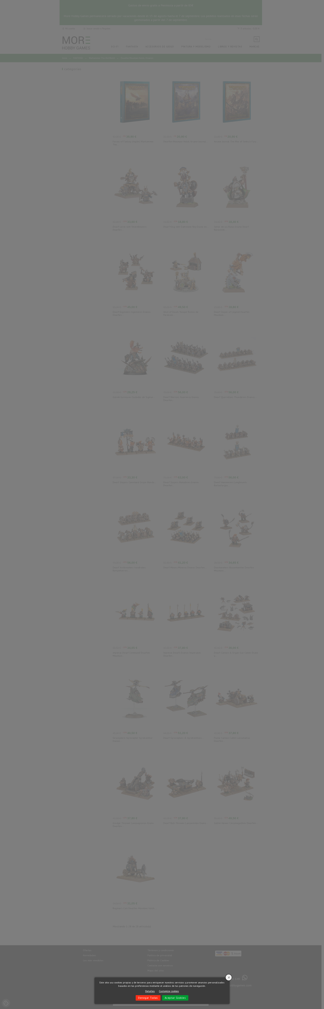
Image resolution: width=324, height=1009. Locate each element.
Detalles (150, 991)
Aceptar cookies (175, 997)
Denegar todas (148, 997)
